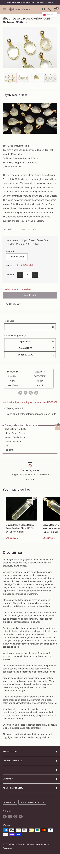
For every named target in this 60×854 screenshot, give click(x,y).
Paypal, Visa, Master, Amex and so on (30, 474)
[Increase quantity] (35, 275)
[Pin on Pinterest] (25, 393)
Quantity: (10, 274)
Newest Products (12, 441)
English (7, 802)
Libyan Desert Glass (14, 433)
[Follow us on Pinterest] (21, 816)
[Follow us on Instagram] (15, 816)
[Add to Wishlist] (35, 499)
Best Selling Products (15, 429)
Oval (6, 445)
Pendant (8, 450)
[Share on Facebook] (20, 393)
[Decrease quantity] (20, 275)
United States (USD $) (29, 802)
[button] (49, 14)
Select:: (16, 251)
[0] (55, 9)
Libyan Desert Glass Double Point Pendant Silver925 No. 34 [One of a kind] (20, 528)
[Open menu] (4, 9)
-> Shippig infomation (14, 408)
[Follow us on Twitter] (10, 816)
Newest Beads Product (15, 437)
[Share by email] (36, 393)
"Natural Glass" (35, 221)
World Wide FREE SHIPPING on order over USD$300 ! (30, 2)
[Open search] (43, 9)
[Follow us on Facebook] (5, 816)
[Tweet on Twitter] (31, 393)
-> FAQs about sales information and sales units (29, 414)
